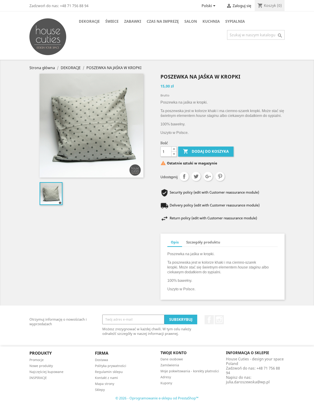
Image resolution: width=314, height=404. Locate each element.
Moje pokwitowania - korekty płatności (189, 371)
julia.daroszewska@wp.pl (248, 381)
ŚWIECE (112, 21)
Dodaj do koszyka (206, 151)
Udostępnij (184, 176)
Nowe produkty (41, 366)
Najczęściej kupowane (46, 372)
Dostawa (101, 360)
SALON (190, 21)
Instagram (219, 319)
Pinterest (220, 176)
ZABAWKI (132, 21)
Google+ (208, 176)
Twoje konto (173, 352)
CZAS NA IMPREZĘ (163, 21)
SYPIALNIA (235, 21)
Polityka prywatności (110, 366)
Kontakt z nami (106, 378)
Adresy (165, 377)
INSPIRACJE (38, 378)
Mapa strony (104, 383)
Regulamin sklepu (109, 372)
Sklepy (100, 389)
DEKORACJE (89, 21)
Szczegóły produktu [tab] (203, 242)
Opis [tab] (175, 242)
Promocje (36, 360)
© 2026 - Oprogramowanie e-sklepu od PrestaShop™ (157, 398)
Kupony (166, 383)
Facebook (209, 319)
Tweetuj (196, 176)
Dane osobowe (171, 359)
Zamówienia (169, 365)
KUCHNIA (211, 21)
